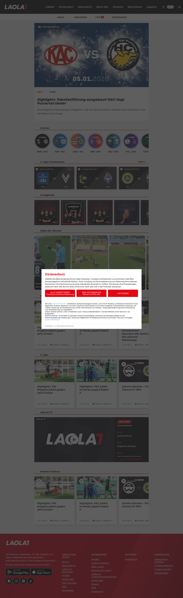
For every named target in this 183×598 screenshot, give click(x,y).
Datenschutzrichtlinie (64, 326)
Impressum (49, 326)
